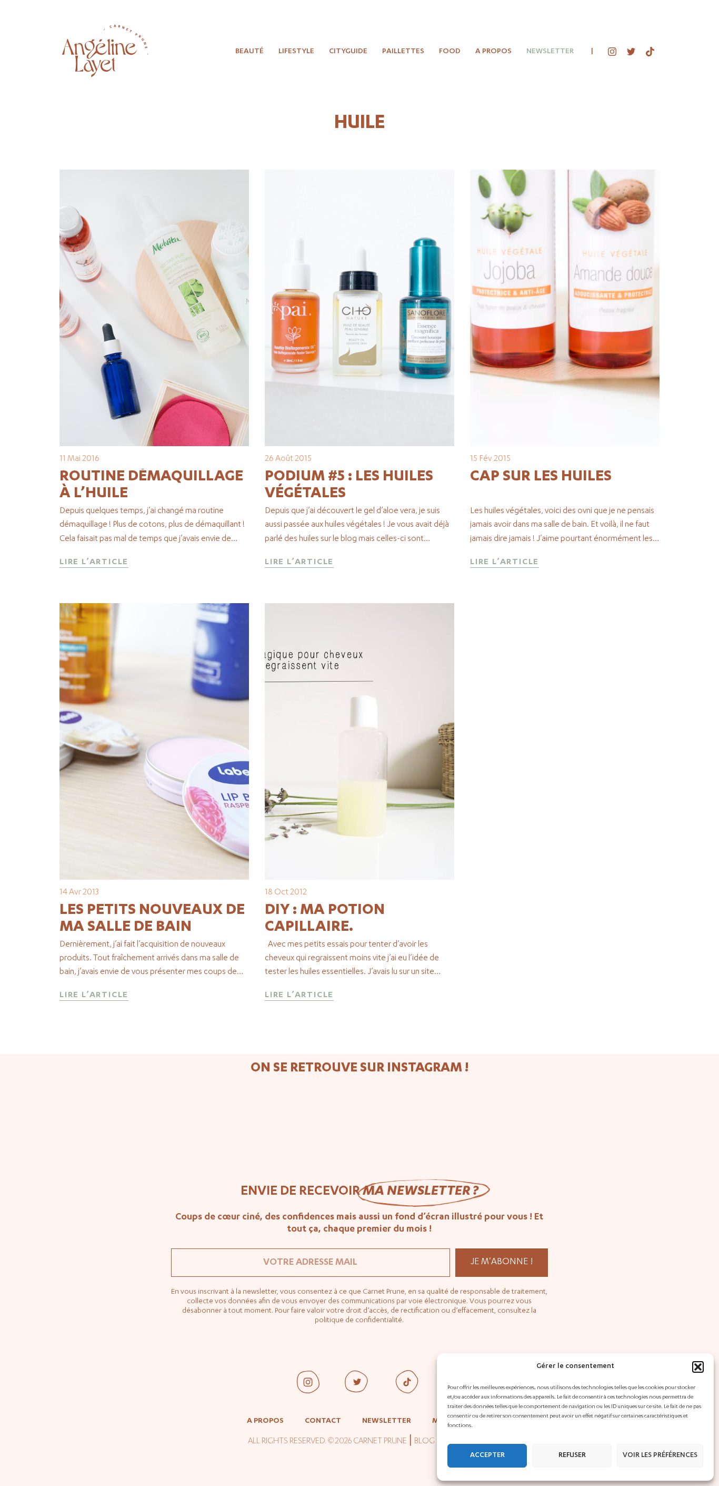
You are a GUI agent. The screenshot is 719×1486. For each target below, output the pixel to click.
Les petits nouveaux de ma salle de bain (152, 919)
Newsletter (550, 51)
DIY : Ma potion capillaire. (325, 919)
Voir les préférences (660, 1456)
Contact (323, 1421)
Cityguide (348, 51)
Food (450, 51)
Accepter (487, 1456)
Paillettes (403, 51)
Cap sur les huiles (541, 477)
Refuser (572, 1456)
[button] (698, 1367)
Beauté (249, 51)
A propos (493, 51)
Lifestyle (296, 51)
